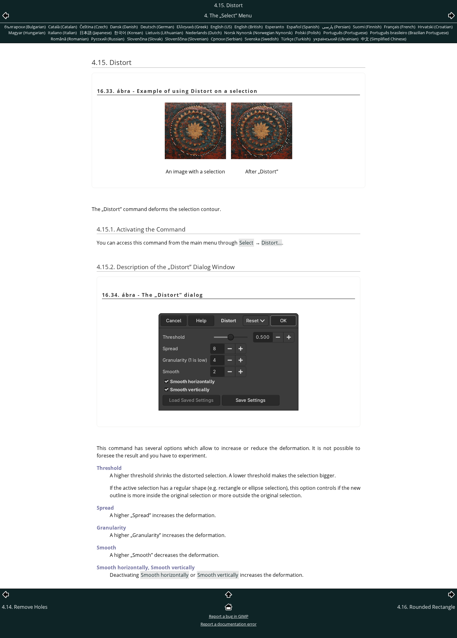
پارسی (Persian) (336, 27)
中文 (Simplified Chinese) (383, 39)
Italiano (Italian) (62, 32)
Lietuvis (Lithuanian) (164, 32)
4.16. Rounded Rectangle (426, 607)
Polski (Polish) (308, 32)
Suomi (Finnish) (367, 27)
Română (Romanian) (70, 39)
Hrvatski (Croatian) (435, 27)
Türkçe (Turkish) (296, 39)
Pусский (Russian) (107, 39)
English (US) (221, 27)
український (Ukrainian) (335, 39)
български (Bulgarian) (25, 27)
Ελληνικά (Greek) (192, 27)
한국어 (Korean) (128, 32)
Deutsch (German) (157, 27)
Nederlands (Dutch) (204, 32)
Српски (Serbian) (226, 39)
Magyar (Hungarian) (26, 32)
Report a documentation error (228, 624)
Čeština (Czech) (94, 27)
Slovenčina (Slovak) (145, 39)
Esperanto (274, 27)
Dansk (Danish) (124, 27)
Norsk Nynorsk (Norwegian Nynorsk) (258, 32)
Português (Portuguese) (345, 32)
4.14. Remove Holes (25, 607)
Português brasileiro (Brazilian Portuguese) (409, 32)
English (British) (248, 27)
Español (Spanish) (303, 27)
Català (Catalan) (62, 27)
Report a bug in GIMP (228, 616)
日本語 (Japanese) (96, 32)
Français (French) (399, 27)
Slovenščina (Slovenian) (186, 39)
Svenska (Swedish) (262, 39)
